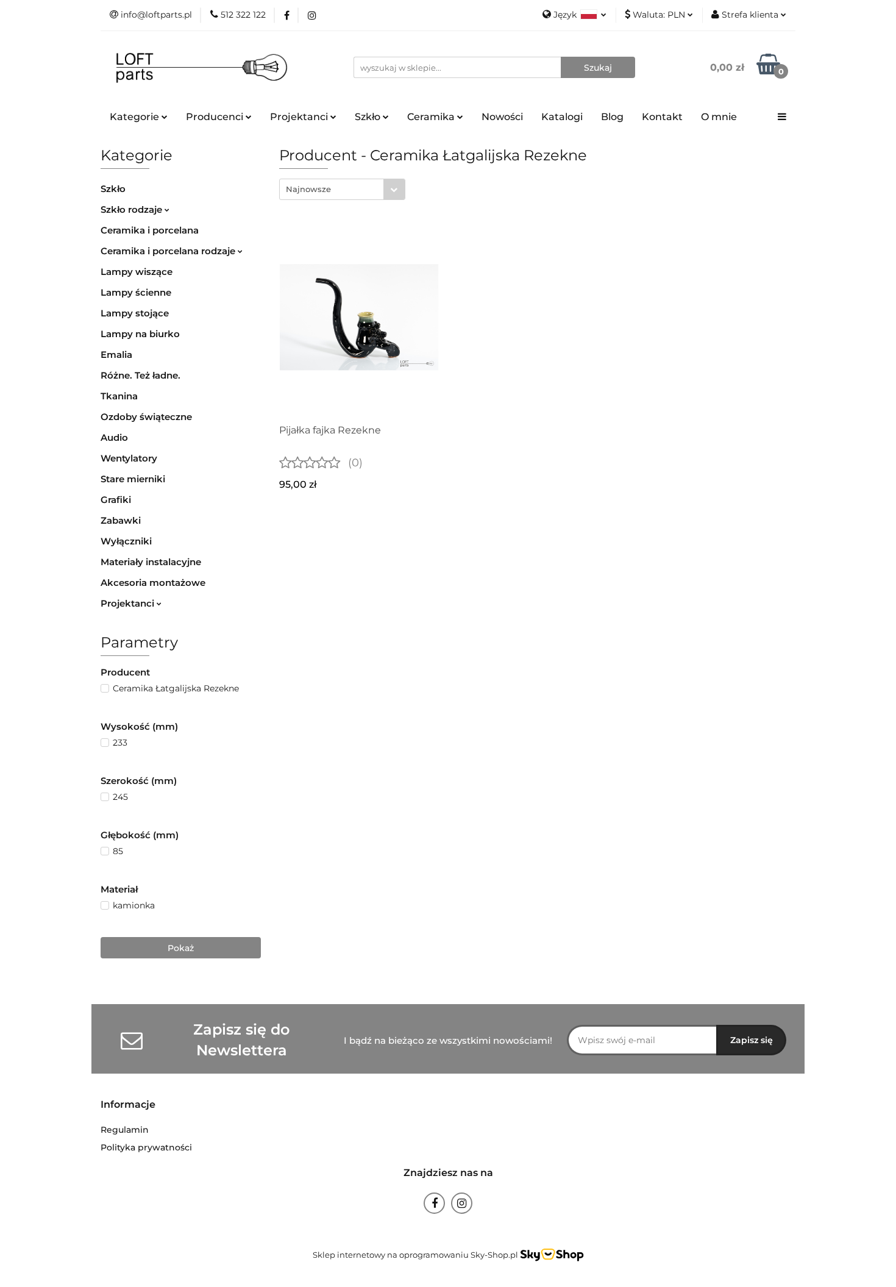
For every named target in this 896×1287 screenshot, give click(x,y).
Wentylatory (129, 458)
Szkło (113, 188)
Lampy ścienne (136, 292)
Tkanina (119, 396)
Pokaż (181, 948)
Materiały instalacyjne (151, 562)
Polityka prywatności (146, 1147)
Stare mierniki (133, 479)
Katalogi (562, 117)
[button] (128, 1105)
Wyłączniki (126, 541)
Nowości (502, 117)
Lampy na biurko (140, 334)
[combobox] (342, 189)
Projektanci (129, 603)
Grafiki (116, 499)
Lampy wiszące (136, 271)
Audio (114, 437)
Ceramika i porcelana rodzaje (169, 251)
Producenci (216, 117)
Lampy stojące (135, 313)
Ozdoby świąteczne (146, 416)
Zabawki (121, 520)
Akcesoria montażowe (153, 582)
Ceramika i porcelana (150, 230)
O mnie (719, 117)
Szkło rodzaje (133, 209)
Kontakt (662, 117)
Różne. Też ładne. (140, 375)
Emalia (116, 354)
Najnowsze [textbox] (308, 189)
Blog (612, 117)
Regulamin (125, 1129)
